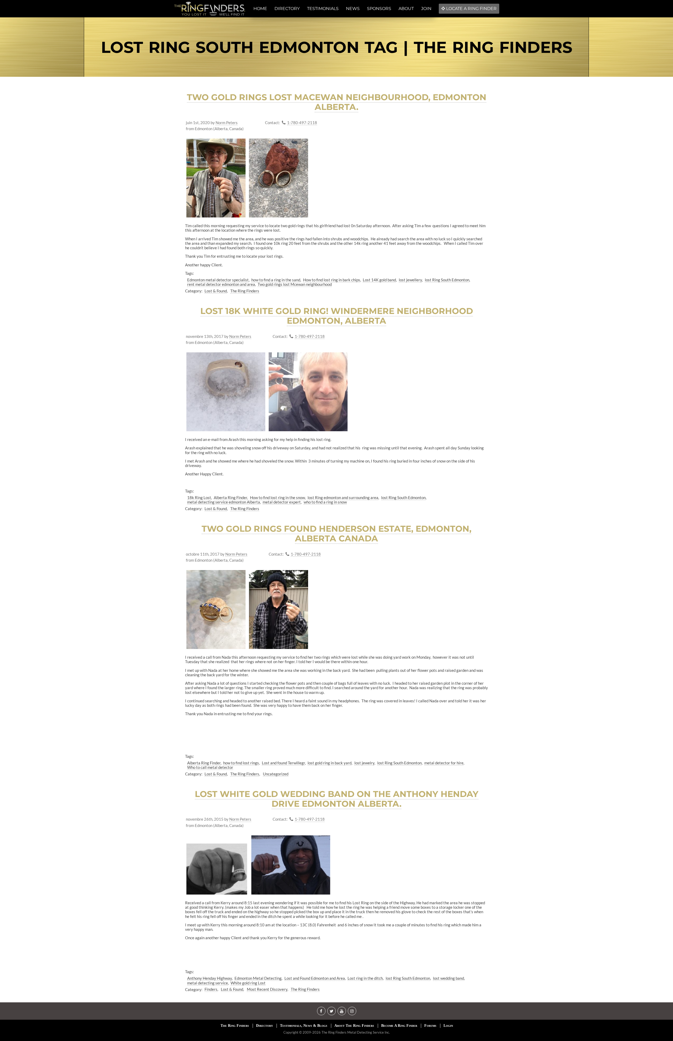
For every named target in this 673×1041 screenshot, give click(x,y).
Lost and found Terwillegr (283, 762)
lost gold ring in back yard (329, 762)
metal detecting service (207, 983)
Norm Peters (227, 122)
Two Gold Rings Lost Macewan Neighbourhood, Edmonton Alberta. (336, 102)
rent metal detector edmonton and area (221, 284)
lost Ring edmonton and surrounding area (343, 497)
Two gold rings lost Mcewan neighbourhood (295, 284)
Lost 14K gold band (379, 279)
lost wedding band (448, 978)
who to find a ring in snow (325, 502)
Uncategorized (275, 773)
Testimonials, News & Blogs (303, 1026)
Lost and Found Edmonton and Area (314, 978)
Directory (264, 1026)
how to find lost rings (241, 762)
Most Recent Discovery (267, 989)
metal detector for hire (443, 762)
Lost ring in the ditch (365, 978)
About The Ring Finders (354, 1026)
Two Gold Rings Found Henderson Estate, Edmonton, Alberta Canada (336, 534)
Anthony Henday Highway (209, 978)
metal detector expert (282, 502)
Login (448, 1026)
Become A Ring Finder (399, 1026)
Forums (430, 1026)
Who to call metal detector (210, 767)
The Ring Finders (244, 290)
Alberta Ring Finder (230, 497)
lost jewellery (410, 279)
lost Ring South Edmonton (447, 279)
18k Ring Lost (199, 497)
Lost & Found (216, 290)
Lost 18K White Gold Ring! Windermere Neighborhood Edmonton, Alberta (336, 316)
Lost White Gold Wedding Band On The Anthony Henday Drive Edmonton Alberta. (336, 799)
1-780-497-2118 (302, 122)
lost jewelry (364, 762)
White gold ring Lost (248, 983)
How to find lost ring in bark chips (331, 279)
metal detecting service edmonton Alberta (223, 502)
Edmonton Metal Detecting (258, 978)
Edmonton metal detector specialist (218, 279)
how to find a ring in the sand (275, 279)
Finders (211, 989)
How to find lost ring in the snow (277, 497)
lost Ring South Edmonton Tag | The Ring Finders (336, 47)
